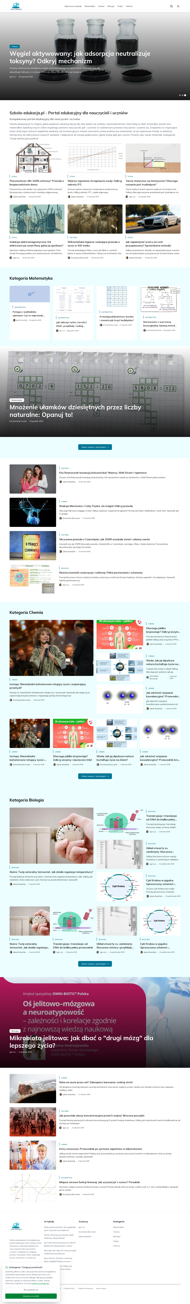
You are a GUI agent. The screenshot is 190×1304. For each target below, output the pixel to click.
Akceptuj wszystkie (31, 1296)
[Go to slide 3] (185, 95)
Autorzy (83, 1221)
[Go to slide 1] (180, 95)
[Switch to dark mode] (178, 6)
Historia (129, 6)
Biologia (111, 6)
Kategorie (118, 1221)
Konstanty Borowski (18, 421)
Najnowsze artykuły (73, 6)
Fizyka (120, 6)
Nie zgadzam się (31, 1290)
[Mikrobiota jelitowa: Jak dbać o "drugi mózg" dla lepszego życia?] (95, 1022)
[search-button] (171, 6)
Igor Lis (13, 77)
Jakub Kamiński (85, 1236)
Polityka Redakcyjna (85, 1288)
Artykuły (49, 1221)
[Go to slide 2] (182, 95)
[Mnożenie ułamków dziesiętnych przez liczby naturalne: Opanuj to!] (95, 391)
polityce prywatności (40, 1283)
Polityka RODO (69, 1288)
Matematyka (90, 6)
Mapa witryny (101, 1288)
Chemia (101, 6)
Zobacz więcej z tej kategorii (93, 447)
